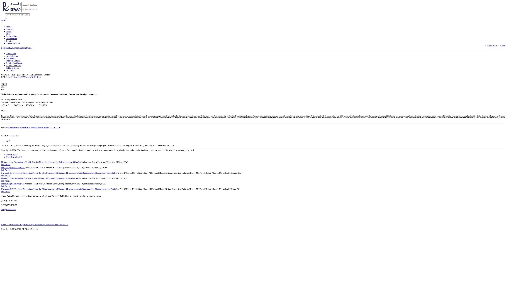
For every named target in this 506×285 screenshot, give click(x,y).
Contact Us (492, 46)
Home (8, 27)
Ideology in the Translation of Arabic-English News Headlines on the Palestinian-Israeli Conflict (41, 162)
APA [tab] (8, 141)
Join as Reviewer (13, 43)
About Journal (12, 56)
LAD (54, 127)
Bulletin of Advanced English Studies (16, 48)
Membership (11, 38)
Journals (9, 29)
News (8, 31)
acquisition (34, 127)
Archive (9, 70)
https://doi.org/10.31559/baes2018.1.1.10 (23, 77)
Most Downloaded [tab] (14, 157)
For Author (11, 58)
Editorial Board (12, 68)
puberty (46, 127)
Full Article (5, 164)
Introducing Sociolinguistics (13, 167)
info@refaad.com (8, 209)
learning (40, 127)
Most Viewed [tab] (12, 155)
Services (9, 41)
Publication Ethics (13, 65)
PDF (4, 84)
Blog (8, 34)
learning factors (25, 127)
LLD (58, 127)
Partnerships (11, 36)
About (502, 46)
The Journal (11, 54)
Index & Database (13, 61)
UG (51, 127)
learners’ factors (13, 127)
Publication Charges (14, 63)
